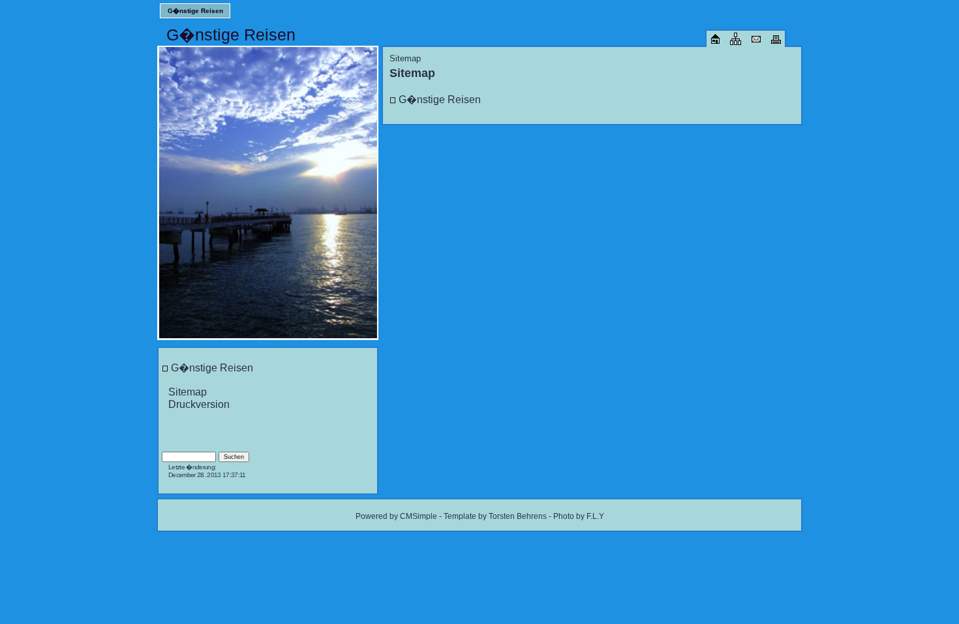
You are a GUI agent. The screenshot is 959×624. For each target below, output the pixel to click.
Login (178, 446)
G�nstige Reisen (195, 10)
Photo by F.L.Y (578, 516)
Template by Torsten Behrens (495, 516)
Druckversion (199, 404)
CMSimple (418, 516)
